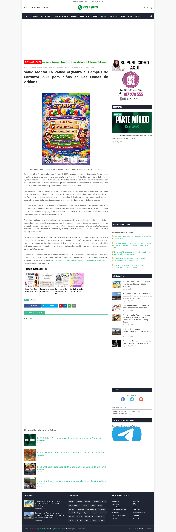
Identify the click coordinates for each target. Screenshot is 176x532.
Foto (94, 520)
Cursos (31, 68)
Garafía (135, 507)
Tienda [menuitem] (122, 16)
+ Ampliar (41, 440)
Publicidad (46, 8)
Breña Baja (115, 504)
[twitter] (147, 8)
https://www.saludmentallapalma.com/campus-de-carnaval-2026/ (78, 260)
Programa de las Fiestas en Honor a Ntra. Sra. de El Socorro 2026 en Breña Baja (136, 284)
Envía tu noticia (35, 8)
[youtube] (151, 8)
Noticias (71, 501)
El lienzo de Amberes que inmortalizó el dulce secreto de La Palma (106, 62)
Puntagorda (136, 510)
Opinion (86, 513)
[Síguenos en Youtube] (141, 401)
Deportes (96, 501)
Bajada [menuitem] (103, 16)
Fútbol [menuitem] (138, 16)
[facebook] (144, 8)
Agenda (79, 501)
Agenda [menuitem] (95, 16)
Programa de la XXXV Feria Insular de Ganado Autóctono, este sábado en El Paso (129, 266)
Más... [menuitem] (73, 16)
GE (123, 407)
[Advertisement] (88, 39)
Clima (71, 520)
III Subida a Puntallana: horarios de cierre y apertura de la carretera (136, 306)
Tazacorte (136, 515)
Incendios (100, 516)
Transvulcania (91, 509)
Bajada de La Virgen (75, 513)
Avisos (100, 505)
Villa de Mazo (137, 518)
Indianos (79, 516)
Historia (71, 516)
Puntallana (115, 513)
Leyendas (79, 520)
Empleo (94, 513)
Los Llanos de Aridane (119, 510)
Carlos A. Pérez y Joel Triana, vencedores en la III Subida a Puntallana (71, 481)
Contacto (149, 529)
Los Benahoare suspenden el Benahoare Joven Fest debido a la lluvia (46, 62)
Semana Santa (89, 516)
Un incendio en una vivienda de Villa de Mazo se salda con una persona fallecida (136, 331)
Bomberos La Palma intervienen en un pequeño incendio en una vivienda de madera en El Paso (137, 296)
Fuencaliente (116, 507)
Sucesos (71, 509)
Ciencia (101, 520)
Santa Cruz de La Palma (119, 515)
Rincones (87, 520)
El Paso (135, 504)
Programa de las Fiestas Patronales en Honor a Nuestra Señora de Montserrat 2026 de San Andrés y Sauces (136, 318)
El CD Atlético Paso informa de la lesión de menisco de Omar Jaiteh (70, 437)
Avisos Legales (139, 529)
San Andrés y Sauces (139, 513)
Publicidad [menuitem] (84, 16)
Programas (80, 509)
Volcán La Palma (74, 505)
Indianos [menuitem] (113, 16)
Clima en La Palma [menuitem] (61, 16)
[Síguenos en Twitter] (132, 401)
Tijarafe (114, 518)
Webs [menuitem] (130, 16)
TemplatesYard (40, 529)
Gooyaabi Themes (59, 529)
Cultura (104, 501)
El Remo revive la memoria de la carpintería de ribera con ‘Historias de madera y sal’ (129, 259)
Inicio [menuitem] (26, 16)
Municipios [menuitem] (45, 16)
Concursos (102, 509)
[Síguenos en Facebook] (123, 401)
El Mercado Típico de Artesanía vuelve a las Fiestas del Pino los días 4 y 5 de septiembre (131, 253)
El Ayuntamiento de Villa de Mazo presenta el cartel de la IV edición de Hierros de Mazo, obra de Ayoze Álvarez (131, 245)
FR (126, 407)
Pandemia (103, 513)
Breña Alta (136, 501)
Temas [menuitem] (34, 16)
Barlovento (115, 501)
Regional (87, 501)
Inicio (26, 8)
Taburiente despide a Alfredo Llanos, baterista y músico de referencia (137, 342)
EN (120, 407)
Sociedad (85, 505)
